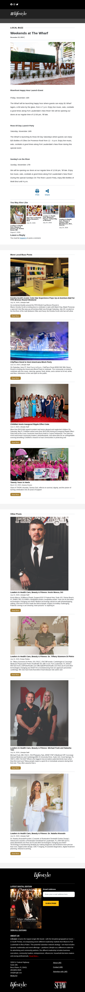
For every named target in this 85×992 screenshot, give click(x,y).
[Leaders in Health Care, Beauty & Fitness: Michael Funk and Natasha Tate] (39, 713)
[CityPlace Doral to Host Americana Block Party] (39, 341)
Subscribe (50, 903)
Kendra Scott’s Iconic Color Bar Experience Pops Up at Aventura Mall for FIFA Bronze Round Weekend (42, 299)
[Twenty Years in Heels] (39, 464)
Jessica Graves (27, 485)
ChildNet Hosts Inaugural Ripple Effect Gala (29, 424)
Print (37, 195)
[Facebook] (11, 4)
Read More (15, 316)
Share (47, 195)
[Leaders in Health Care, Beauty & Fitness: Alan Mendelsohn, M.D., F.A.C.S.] (67, 212)
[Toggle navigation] (11, 13)
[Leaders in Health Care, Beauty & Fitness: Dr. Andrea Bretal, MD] (18, 215)
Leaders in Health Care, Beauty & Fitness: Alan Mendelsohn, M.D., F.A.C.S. (65, 222)
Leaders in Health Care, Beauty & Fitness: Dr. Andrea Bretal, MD (17, 228)
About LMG (57, 963)
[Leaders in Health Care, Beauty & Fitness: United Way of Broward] (50, 210)
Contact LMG (58, 967)
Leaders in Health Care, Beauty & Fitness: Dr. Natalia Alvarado (37, 833)
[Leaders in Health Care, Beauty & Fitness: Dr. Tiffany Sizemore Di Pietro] (39, 636)
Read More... (34, 956)
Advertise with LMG (60, 971)
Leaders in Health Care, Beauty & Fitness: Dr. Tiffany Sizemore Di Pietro (42, 656)
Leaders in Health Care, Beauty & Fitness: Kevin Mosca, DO (36, 592)
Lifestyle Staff (24, 302)
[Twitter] (17, 4)
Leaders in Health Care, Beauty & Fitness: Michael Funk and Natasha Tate (40, 749)
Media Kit (13, 976)
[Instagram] (14, 4)
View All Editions (18, 930)
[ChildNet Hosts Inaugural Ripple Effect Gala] (39, 403)
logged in (23, 238)
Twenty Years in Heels (20, 482)
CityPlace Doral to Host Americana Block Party (31, 362)
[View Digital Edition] (25, 908)
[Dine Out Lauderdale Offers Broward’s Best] (34, 211)
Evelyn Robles (25, 659)
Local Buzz (16, 28)
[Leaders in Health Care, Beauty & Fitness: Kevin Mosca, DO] (39, 554)
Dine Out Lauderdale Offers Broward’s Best (34, 219)
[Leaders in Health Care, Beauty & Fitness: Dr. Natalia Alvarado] (39, 803)
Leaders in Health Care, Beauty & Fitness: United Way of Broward (50, 218)
